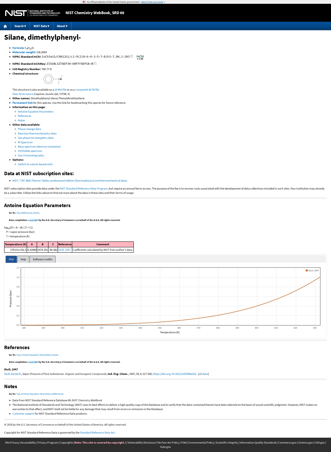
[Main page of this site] (5, 26)
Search (19, 26)
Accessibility (28, 442)
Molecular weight (23, 52)
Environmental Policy (201, 442)
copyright (33, 220)
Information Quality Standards (258, 442)
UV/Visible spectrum (30, 151)
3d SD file (93, 89)
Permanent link (22, 103)
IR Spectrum (25, 142)
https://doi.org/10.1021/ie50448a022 (174, 374)
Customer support (23, 413)
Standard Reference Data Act (97, 432)
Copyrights (66, 442)
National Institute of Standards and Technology (32, 13)
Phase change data (29, 129)
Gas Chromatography (31, 155)
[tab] (11, 259)
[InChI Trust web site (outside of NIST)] (140, 59)
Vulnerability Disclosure (142, 442)
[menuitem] (5, 26)
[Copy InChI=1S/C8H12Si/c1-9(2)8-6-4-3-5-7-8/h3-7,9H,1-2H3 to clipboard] (131, 57)
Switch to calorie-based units (35, 164)
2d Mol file (60, 89)
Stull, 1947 (64, 250)
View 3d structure (22, 94)
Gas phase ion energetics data (36, 138)
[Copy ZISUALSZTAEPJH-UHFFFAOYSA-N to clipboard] (95, 64)
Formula (17, 48)
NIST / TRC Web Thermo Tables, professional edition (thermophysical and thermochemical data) (69, 180)
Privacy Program (48, 442)
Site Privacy (12, 442)
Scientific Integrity (227, 442)
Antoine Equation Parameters (35, 111)
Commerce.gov (287, 442)
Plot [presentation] (11, 259)
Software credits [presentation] (42, 259)
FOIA (184, 442)
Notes (21, 120)
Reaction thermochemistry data (37, 133)
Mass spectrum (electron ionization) (39, 146)
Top (18, 212)
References (24, 116)
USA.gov (320, 442)
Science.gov (305, 442)
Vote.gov (165, 447)
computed (81, 89)
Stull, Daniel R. (12, 374)
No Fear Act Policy (168, 442)
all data (203, 374)
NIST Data (40, 26)
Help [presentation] (23, 259)
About (61, 26)
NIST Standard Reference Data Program (84, 188)
